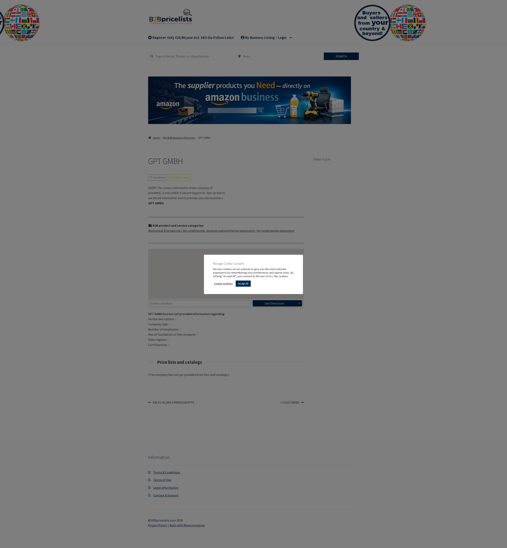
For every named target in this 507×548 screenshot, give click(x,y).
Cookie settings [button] (223, 283)
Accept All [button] (243, 283)
